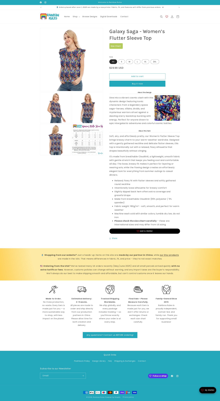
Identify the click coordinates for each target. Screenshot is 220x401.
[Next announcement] (179, 7)
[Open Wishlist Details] (166, 16)
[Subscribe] (83, 376)
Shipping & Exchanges (124, 361)
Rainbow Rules (99, 397)
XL (145, 61)
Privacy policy (128, 397)
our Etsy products (169, 255)
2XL (154, 61)
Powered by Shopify (112, 397)
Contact (142, 361)
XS (113, 61)
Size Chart (116, 46)
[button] (76, 16)
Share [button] (114, 238)
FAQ (110, 361)
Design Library (99, 361)
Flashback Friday (82, 361)
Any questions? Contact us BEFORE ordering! (110, 335)
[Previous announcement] (41, 7)
